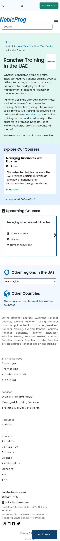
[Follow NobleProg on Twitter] (18, 523)
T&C (5, 480)
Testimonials (11, 463)
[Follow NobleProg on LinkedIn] (8, 523)
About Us (8, 441)
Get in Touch (44, 534)
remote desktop (31, 114)
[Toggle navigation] (56, 19)
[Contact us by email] (21, 5)
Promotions (10, 369)
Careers (7, 469)
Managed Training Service (20, 402)
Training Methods (14, 374)
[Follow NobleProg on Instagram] (4, 523)
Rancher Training (16, 50)
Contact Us (49, 5)
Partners (8, 452)
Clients (7, 458)
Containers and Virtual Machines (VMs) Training (30, 46)
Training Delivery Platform (21, 408)
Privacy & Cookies (30, 533)
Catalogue (9, 363)
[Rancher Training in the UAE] (16, 19)
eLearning (9, 380)
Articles (7, 424)
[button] (54, 235)
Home (8, 42)
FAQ (5, 474)
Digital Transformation (18, 396)
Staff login (30, 539)
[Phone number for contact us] (3, 5)
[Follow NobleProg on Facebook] (13, 523)
